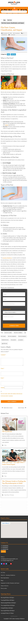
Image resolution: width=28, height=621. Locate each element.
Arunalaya (17, 33)
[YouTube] (11, 564)
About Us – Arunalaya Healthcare (8, 575)
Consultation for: (7, 309)
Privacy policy (4, 588)
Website (2, 387)
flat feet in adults (8, 332)
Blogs (2, 580)
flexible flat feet (5, 339)
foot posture (13, 339)
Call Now (3, 551)
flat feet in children (18, 332)
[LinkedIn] (6, 564)
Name (2, 368)
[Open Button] (14, 8)
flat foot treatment (22, 336)
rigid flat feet (4, 343)
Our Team (3, 572)
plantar (6, 125)
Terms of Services (4, 585)
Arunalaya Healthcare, (7, 257)
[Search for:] (8, 11)
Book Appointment (5, 577)
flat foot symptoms (12, 336)
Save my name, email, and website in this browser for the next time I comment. (11, 394)
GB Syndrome (7, 431)
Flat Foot (9, 20)
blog (4, 20)
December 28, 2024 (7, 33)
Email (2, 378)
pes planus (20, 339)
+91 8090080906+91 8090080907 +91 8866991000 (4, 547)
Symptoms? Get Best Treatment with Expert (10, 583)
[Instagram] (4, 564)
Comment (3, 354)
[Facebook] (1, 564)
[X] (8, 564)
